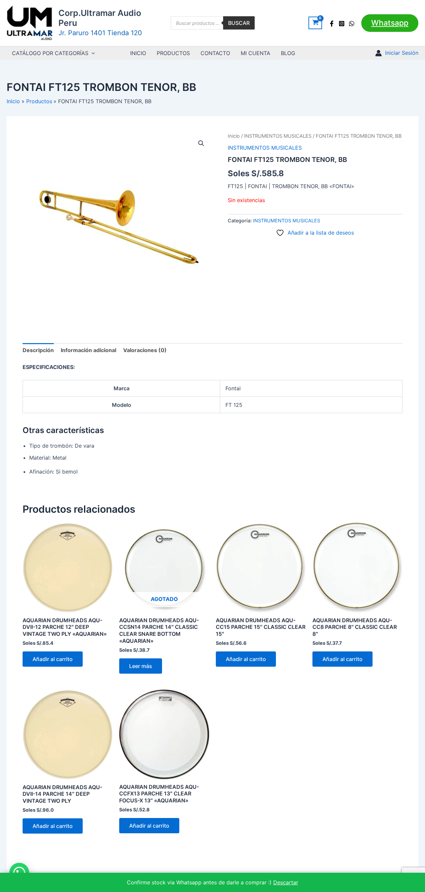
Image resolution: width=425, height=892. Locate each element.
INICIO (138, 53)
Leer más (140, 666)
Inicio (234, 136)
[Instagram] (342, 24)
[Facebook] (332, 24)
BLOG (288, 53)
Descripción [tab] (38, 350)
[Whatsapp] (352, 24)
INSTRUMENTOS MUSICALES (277, 136)
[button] (389, 23)
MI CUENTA (255, 53)
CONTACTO (215, 53)
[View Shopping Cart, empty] (315, 23)
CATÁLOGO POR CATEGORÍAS (50, 53)
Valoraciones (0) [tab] (145, 350)
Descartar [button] (285, 882)
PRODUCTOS (173, 53)
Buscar (239, 23)
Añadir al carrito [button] (53, 659)
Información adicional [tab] (88, 350)
